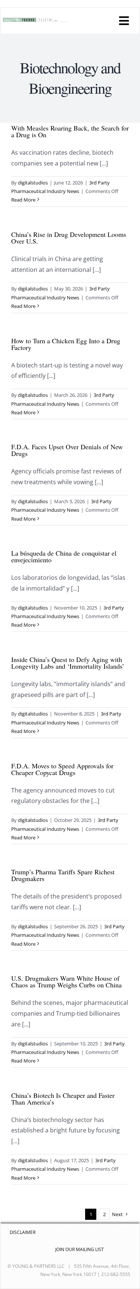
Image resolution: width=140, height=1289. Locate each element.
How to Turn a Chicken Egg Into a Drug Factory (65, 344)
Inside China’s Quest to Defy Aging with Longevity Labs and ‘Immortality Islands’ (67, 663)
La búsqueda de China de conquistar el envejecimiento (63, 556)
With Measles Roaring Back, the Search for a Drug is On (70, 131)
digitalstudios (33, 182)
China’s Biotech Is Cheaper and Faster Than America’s (63, 1098)
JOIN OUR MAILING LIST (79, 1249)
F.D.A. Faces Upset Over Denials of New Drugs (67, 450)
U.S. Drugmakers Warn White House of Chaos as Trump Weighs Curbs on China (66, 981)
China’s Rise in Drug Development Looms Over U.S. (68, 237)
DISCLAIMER (22, 1232)
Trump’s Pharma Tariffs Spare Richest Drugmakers (63, 875)
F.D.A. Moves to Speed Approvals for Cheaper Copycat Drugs (62, 769)
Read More (23, 199)
